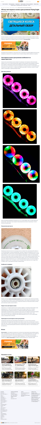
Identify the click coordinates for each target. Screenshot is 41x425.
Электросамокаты (4, 398)
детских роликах (27, 39)
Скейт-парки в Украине (14, 395)
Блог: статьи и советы (6, 7)
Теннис (29, 5)
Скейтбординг (3, 397)
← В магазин (2, 1)
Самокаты (3, 396)
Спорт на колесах (12, 7)
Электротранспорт (4, 413)
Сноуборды (2, 415)
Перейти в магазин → (37, 422)
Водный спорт (25, 5)
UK (39, 1)
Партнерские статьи (14, 398)
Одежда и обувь (3, 399)
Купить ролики (4, 332)
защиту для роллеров (11, 337)
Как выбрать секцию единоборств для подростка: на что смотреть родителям (35, 393)
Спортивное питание (19, 5)
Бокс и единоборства (4, 411)
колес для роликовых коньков (14, 298)
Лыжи (2, 412)
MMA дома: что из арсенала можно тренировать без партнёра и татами (35, 399)
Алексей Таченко (4, 11)
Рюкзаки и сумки (13, 5)
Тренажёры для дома (4, 414)
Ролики (16, 7)
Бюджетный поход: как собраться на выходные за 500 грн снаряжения (35, 397)
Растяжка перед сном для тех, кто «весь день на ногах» (35, 395)
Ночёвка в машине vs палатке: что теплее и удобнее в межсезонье (35, 401)
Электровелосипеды (4, 404)
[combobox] (31, 1)
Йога (2, 403)
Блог (2, 7)
